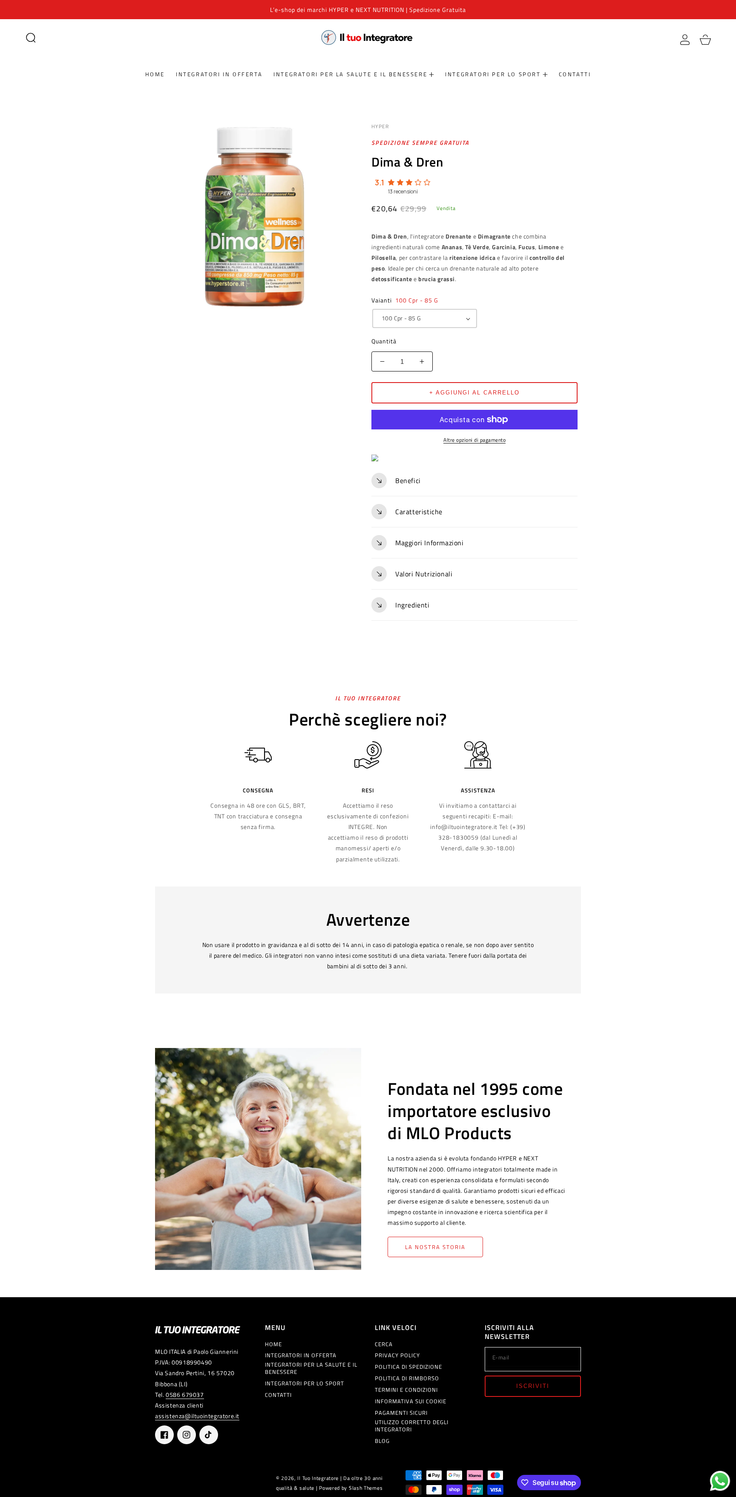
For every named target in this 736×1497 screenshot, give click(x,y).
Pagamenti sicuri (401, 1412)
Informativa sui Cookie (410, 1401)
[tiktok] (208, 1434)
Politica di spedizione (408, 1366)
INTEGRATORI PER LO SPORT (304, 1383)
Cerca (384, 1344)
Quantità (384, 341)
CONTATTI (278, 1395)
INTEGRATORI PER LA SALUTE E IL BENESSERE (311, 1368)
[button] (30, 37)
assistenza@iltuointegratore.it (197, 1415)
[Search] (30, 37)
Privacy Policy (397, 1355)
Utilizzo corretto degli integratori (411, 1426)
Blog (382, 1441)
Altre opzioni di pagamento (474, 440)
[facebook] (164, 1434)
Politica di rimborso (407, 1378)
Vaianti (404, 300)
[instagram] (186, 1434)
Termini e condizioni (406, 1389)
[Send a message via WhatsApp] (720, 1481)
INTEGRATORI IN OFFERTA (300, 1355)
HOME (273, 1344)
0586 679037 (185, 1394)
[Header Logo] (367, 37)
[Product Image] (254, 217)
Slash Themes (365, 1488)
